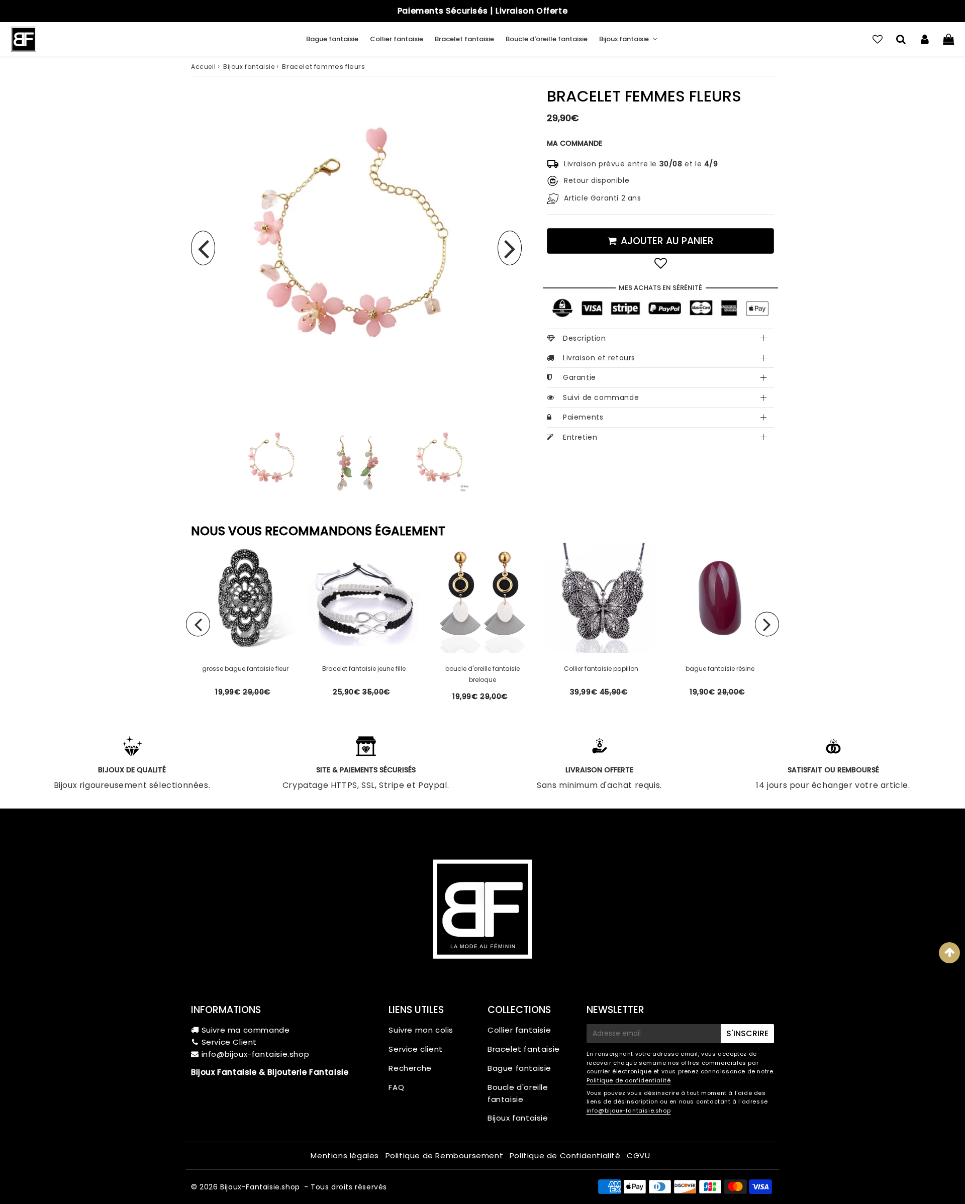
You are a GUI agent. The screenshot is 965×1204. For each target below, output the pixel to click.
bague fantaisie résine (720, 668)
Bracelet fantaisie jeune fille (364, 668)
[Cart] (948, 39)
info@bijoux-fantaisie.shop (256, 1054)
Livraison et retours (599, 358)
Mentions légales (345, 1155)
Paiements (583, 417)
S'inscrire (747, 1033)
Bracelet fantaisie (464, 39)
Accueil (203, 66)
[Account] (924, 39)
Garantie (579, 377)
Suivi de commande (601, 397)
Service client (415, 1049)
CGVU (638, 1155)
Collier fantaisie (396, 39)
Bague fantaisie (332, 39)
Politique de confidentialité (629, 1080)
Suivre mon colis (421, 1030)
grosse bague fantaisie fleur (245, 668)
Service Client (229, 1042)
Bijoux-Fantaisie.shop (260, 1187)
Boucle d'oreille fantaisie (547, 39)
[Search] (901, 39)
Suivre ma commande (246, 1030)
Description (584, 338)
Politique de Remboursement (444, 1155)
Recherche (410, 1068)
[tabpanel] (273, 462)
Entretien (580, 437)
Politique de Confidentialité (565, 1155)
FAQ (396, 1087)
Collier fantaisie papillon (601, 668)
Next (510, 248)
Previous (203, 248)
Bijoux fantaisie (624, 39)
